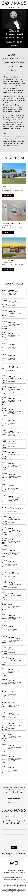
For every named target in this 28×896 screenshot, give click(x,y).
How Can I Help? (5, 842)
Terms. (11, 854)
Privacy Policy (6, 854)
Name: (3, 828)
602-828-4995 (14, 42)
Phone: (3, 833)
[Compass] (14, 5)
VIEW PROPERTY (8, 195)
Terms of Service (21, 879)
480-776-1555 (14, 7)
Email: (3, 837)
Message (14, 45)
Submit (14, 847)
